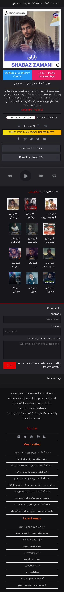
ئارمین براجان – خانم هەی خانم (32, 585)
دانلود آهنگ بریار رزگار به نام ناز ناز (32, 459)
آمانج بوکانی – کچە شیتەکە (32, 579)
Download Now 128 (31, 148)
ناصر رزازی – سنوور (32, 553)
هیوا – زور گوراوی (32, 559)
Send (9, 365)
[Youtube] (31, 436)
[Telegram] (31, 138)
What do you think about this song (44, 339)
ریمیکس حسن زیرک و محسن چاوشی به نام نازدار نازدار (32, 485)
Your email (56, 326)
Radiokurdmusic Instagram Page (47, 74)
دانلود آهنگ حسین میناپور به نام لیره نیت (32, 453)
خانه (57, 3)
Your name (56, 314)
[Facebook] (18, 138)
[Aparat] (37, 436)
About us (32, 428)
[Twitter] (37, 138)
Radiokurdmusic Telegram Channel (17, 74)
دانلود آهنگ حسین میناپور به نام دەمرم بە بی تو (32, 466)
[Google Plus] (24, 138)
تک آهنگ (48, 3)
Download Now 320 (31, 157)
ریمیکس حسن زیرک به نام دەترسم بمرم (32, 498)
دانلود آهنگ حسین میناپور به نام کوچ (32, 472)
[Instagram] (18, 436)
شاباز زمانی (33, 192)
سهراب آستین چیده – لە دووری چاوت (32, 533)
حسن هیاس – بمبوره (32, 546)
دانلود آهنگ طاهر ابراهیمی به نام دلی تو (32, 505)
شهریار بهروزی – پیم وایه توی (32, 526)
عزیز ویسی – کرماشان (32, 539)
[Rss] (44, 436)
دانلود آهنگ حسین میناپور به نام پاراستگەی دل (32, 511)
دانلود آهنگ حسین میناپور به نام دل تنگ (32, 492)
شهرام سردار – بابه (32, 566)
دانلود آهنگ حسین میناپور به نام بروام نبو (32, 479)
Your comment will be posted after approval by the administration (38, 365)
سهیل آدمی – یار (32, 572)
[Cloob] (44, 138)
